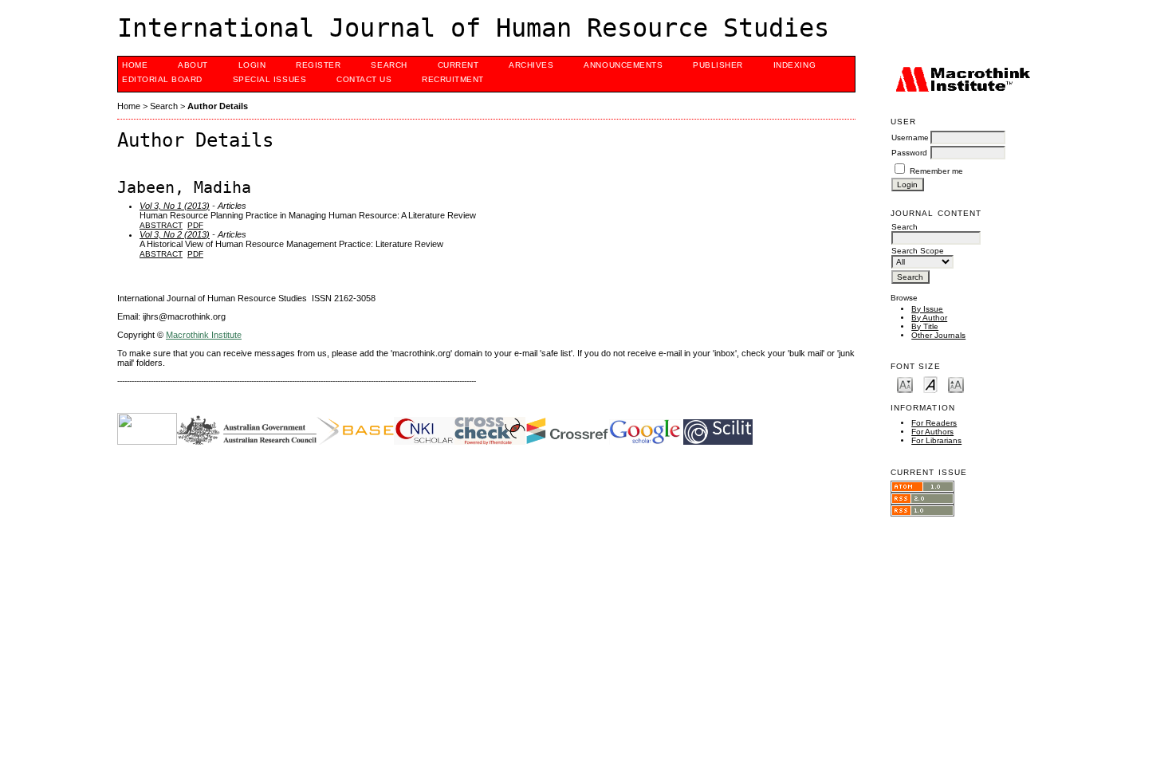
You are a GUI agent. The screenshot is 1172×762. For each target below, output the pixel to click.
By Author (929, 317)
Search (389, 65)
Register (318, 65)
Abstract (161, 225)
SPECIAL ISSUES (269, 79)
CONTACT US (363, 79)
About (193, 65)
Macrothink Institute (204, 335)
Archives (531, 65)
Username (910, 137)
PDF (195, 225)
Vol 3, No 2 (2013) (175, 234)
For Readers (934, 422)
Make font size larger (956, 384)
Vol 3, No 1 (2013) (175, 205)
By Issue (927, 308)
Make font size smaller (905, 384)
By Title (924, 326)
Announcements (623, 65)
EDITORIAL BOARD (162, 79)
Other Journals (938, 335)
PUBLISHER (718, 65)
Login (252, 65)
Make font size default (930, 384)
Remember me (936, 171)
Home (134, 65)
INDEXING (794, 65)
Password (909, 152)
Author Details (217, 106)
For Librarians (936, 440)
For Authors (932, 431)
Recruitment (453, 79)
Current (458, 65)
